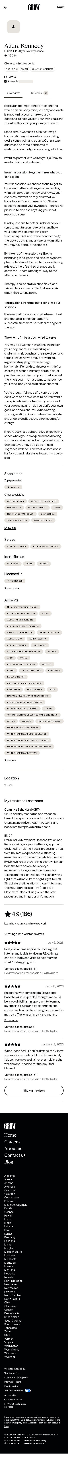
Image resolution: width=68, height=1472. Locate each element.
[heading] (18, 914)
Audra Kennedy (24, 46)
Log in (60, 6)
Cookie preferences (13, 1399)
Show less (10, 527)
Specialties (13, 474)
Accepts (11, 600)
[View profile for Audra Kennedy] (13, 29)
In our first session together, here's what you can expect (33, 175)
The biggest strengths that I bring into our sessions (32, 305)
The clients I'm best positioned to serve (30, 337)
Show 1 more (11, 588)
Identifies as (14, 557)
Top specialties (12, 480)
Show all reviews (34, 1090)
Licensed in (13, 574)
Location (11, 778)
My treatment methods (23, 801)
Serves (9, 539)
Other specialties (14, 494)
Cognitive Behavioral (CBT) (22, 809)
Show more (11, 1020)
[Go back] (6, 7)
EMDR (8, 835)
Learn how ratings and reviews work (25, 923)
